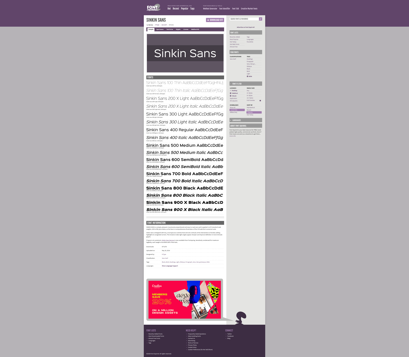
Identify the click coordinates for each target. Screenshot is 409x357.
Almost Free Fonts (154, 338)
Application (233, 98)
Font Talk (235, 8)
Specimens (159, 29)
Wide (208, 262)
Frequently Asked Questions (197, 334)
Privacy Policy (192, 345)
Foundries (250, 42)
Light (177, 262)
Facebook (230, 336)
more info (233, 136)
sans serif (164, 25)
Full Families (251, 100)
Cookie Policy (192, 347)
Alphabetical (251, 108)
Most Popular (234, 39)
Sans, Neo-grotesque (199, 262)
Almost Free (234, 47)
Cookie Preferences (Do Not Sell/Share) (200, 350)
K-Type (157, 25)
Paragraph (189, 262)
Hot (169, 8)
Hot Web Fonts (234, 44)
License (185, 29)
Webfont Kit (195, 29)
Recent (176, 8)
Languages (250, 39)
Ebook (233, 96)
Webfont (234, 93)
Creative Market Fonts (249, 8)
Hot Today (233, 42)
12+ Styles (250, 98)
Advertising (191, 341)
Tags (192, 8)
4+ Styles (249, 93)
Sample (150, 29)
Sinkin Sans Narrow (168, 240)
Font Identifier (224, 8)
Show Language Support (170, 266)
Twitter (229, 334)
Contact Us (191, 338)
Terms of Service (193, 343)
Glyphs (178, 29)
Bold (167, 262)
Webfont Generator (210, 8)
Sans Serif (165, 258)
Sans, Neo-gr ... (251, 64)
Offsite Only (233, 112)
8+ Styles (249, 96)
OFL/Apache (233, 101)
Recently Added (235, 37)
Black (163, 262)
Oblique (182, 262)
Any (248, 91)
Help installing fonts (194, 336)
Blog (228, 338)
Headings (172, 262)
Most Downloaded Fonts (156, 336)
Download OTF (215, 19)
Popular (184, 8)
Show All (232, 108)
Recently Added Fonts (155, 334)
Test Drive (169, 29)
